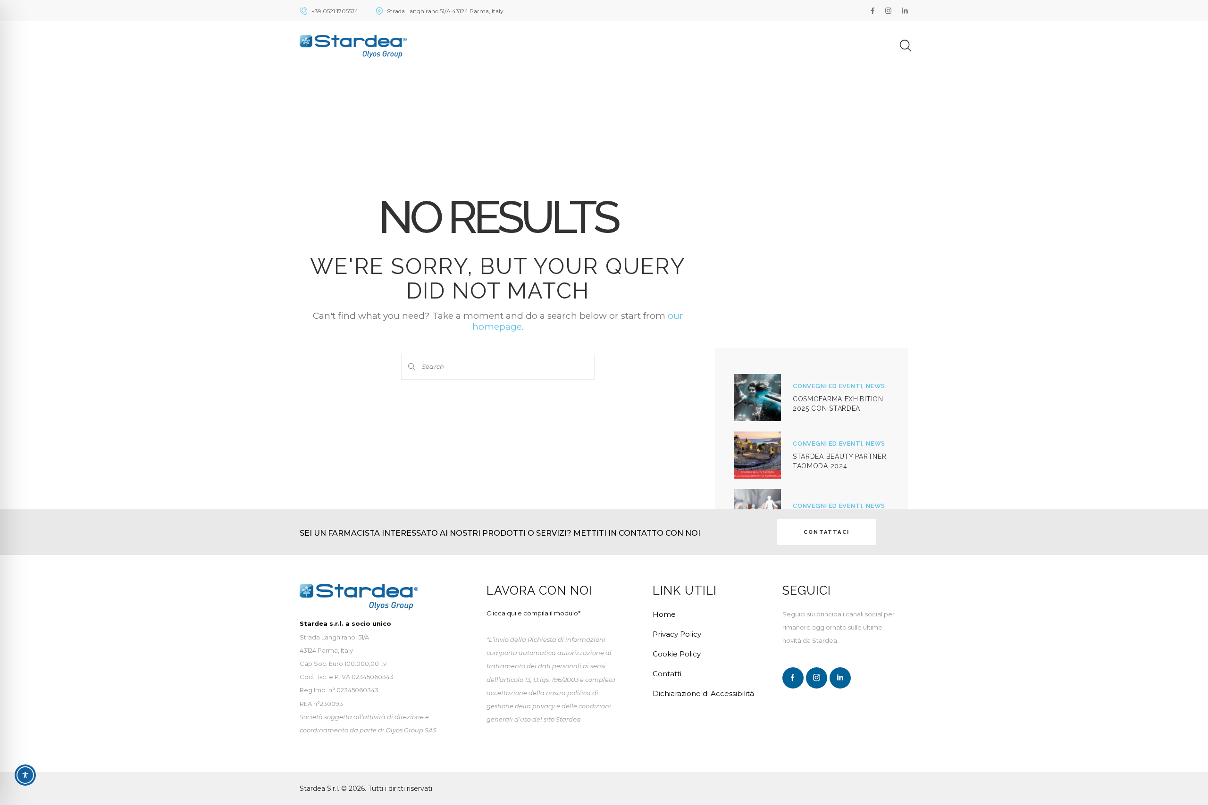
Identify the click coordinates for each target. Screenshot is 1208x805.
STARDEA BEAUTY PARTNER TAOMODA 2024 (839, 461)
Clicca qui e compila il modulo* (533, 613)
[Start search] (412, 367)
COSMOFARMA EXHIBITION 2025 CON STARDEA (838, 403)
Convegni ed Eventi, (829, 386)
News (875, 386)
